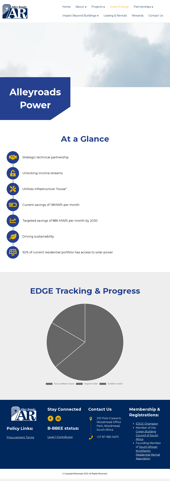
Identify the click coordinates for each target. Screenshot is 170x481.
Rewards (137, 15)
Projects (96, 6)
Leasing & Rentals (115, 15)
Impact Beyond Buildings (79, 15)
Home (66, 6)
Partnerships (142, 6)
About (80, 6)
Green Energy (119, 6)
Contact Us (155, 15)
